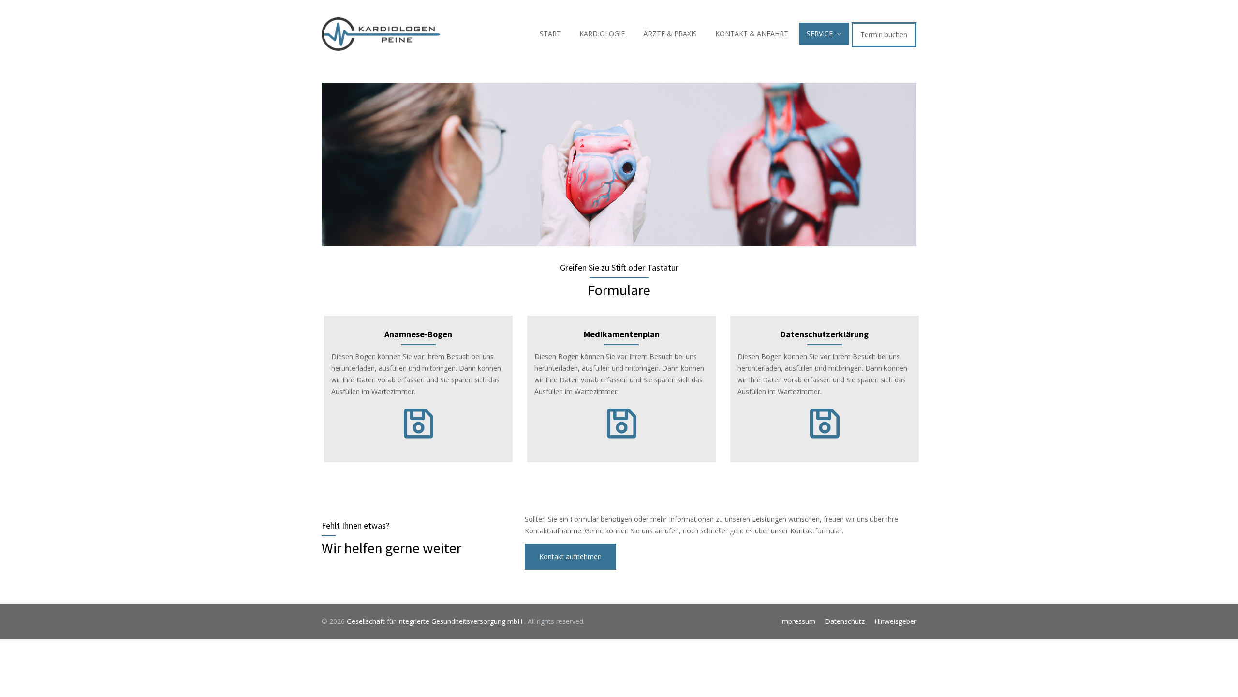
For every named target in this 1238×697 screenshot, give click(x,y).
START (550, 33)
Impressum (797, 621)
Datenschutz (845, 621)
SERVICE (820, 33)
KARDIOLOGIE (602, 33)
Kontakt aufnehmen (570, 556)
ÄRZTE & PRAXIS (670, 33)
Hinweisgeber (895, 621)
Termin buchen (883, 34)
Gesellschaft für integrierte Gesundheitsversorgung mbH (435, 621)
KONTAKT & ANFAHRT (751, 33)
